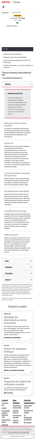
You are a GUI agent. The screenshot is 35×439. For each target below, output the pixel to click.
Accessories (8, 273)
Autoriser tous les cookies (17, 436)
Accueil (22, 2)
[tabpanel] (17, 172)
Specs (7, 261)
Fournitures (8, 267)
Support (7, 279)
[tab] (17, 84)
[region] (17, 432)
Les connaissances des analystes (28, 417)
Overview (8, 84)
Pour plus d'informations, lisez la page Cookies (18, 432)
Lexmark (5, 400)
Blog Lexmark (27, 422)
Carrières (4, 408)
